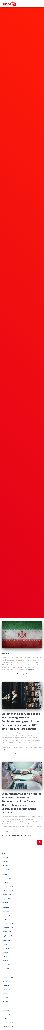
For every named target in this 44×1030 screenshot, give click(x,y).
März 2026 (6, 874)
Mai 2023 (5, 1002)
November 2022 (8, 1027)
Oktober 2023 (7, 981)
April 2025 (6, 907)
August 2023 (6, 989)
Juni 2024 (6, 948)
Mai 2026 (5, 866)
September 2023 (8, 985)
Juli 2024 (5, 944)
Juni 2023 (6, 998)
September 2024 (8, 936)
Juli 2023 (5, 994)
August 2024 (6, 940)
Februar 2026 (7, 878)
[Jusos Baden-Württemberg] (10, 3)
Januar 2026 (6, 882)
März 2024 (6, 961)
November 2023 (8, 977)
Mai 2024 (5, 952)
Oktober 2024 (7, 932)
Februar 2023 (7, 1014)
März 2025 (6, 911)
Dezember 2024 (8, 923)
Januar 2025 (6, 919)
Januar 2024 (6, 969)
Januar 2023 (6, 1018)
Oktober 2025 (7, 895)
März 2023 (6, 1010)
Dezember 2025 (8, 886)
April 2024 (6, 956)
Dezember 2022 (8, 1022)
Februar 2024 (7, 965)
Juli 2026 (5, 858)
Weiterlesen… (31, 670)
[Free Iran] (22, 634)
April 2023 (6, 1006)
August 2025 (6, 899)
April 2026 (6, 870)
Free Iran (7, 653)
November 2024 (8, 928)
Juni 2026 (6, 862)
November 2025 (8, 890)
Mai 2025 (5, 903)
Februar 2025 (7, 915)
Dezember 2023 (8, 973)
